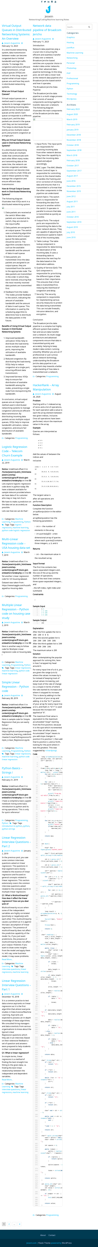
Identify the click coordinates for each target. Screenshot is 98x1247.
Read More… (7, 959)
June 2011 (71, 211)
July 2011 (71, 206)
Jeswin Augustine (12, 43)
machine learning (20, 527)
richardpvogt (51, 750)
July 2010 (71, 232)
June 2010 (71, 237)
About (43, 1235)
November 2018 (74, 140)
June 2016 (71, 181)
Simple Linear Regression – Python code (15, 686)
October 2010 (73, 217)
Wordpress (72, 99)
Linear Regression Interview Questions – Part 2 (16, 842)
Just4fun (70, 47)
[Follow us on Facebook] (41, 1)
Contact (52, 1235)
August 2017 (72, 176)
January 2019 (73, 129)
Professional (72, 78)
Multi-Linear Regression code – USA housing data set (16, 543)
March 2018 (72, 155)
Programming (21, 438)
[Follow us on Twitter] (45, 1)
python (26, 826)
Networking (72, 58)
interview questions (11, 969)
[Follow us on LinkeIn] (48, 1)
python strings (8, 829)
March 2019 (72, 119)
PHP (69, 73)
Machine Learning (75, 52)
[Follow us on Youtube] (55, 1)
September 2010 (74, 222)
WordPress (67, 1243)
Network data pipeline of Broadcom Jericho (47, 30)
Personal (71, 63)
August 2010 (72, 227)
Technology (72, 93)
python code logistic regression (16, 530)
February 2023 (73, 109)
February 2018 (73, 160)
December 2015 (74, 186)
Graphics (71, 37)
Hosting (70, 42)
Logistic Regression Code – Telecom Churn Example (14, 451)
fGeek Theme (44, 1243)
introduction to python (12, 826)
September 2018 (74, 150)
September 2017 (74, 170)
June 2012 (71, 196)
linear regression (23, 668)
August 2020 (72, 114)
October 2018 (73, 145)
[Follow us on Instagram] (52, 1)
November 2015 (74, 191)
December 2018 (74, 134)
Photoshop (71, 68)
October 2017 (73, 165)
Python (27, 521)
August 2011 (72, 201)
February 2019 (73, 124)
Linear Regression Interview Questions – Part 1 (16, 985)
